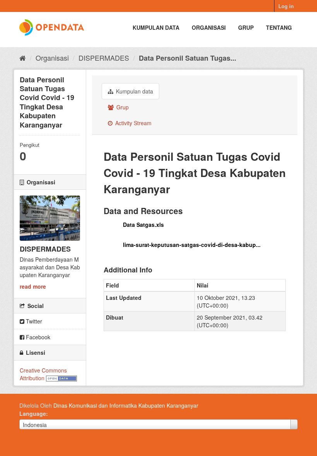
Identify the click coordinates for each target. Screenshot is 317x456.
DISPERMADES (103, 58)
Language (32, 413)
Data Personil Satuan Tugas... (187, 58)
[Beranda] (22, 58)
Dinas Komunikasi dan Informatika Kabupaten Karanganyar (125, 405)
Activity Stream (133, 123)
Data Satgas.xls (143, 224)
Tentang (279, 27)
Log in (286, 6)
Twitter (33, 321)
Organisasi (209, 27)
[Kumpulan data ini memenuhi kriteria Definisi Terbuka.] (61, 378)
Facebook (37, 337)
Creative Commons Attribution (43, 374)
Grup (246, 27)
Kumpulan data (156, 27)
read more (33, 286)
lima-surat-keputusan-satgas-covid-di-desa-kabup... (192, 244)
